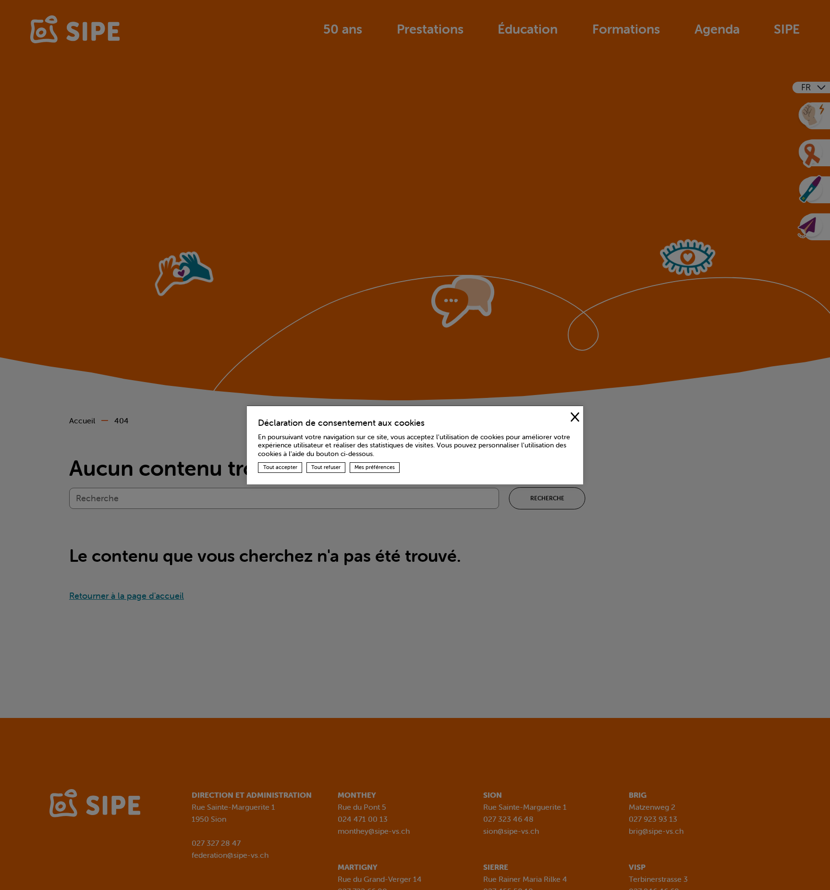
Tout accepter (280, 467)
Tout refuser (326, 467)
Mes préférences (374, 467)
